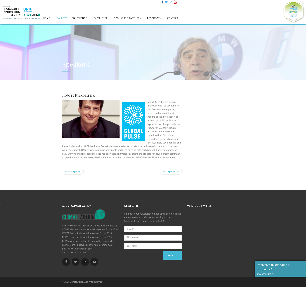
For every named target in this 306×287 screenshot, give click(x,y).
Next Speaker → (170, 172)
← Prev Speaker (73, 172)
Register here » (266, 274)
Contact (172, 18)
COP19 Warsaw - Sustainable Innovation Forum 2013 (88, 241)
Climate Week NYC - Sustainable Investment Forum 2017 (90, 226)
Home (46, 18)
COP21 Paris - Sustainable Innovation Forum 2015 (87, 233)
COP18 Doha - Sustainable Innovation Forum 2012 (87, 245)
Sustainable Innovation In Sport (77, 249)
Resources (154, 18)
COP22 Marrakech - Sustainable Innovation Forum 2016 (90, 230)
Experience (101, 18)
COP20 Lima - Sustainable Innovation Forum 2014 (87, 237)
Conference (79, 18)
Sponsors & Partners (127, 18)
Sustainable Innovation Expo (76, 253)
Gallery (62, 18)
